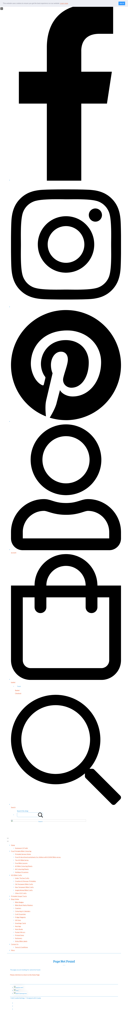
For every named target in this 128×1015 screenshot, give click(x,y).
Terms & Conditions (21, 947)
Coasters (18, 908)
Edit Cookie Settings (18, 998)
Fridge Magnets (20, 917)
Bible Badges (19, 902)
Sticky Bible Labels (21, 941)
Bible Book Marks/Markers (24, 905)
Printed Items (19, 935)
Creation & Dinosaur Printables (25, 881)
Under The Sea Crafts (22, 878)
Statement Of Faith (21, 848)
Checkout (18, 693)
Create (38, 998)
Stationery (18, 938)
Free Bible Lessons (21, 863)
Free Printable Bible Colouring (21, 851)
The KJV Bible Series (22, 860)
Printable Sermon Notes (23, 854)
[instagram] (66, 307)
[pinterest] (66, 421)
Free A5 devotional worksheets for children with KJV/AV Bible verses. (38, 857)
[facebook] (66, 180)
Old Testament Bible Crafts (24, 884)
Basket (17, 690)
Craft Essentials (20, 914)
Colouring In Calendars (22, 911)
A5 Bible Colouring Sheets (23, 866)
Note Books (19, 929)
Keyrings (18, 926)
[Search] (40, 815)
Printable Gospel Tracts (19, 896)
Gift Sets (18, 920)
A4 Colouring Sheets (22, 869)
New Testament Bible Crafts (24, 887)
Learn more (64, 3)
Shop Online (15, 899)
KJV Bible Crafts (16, 875)
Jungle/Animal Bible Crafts (24, 890)
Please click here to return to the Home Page (25, 975)
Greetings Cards (20, 923)
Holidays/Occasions (21, 872)
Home (13, 845)
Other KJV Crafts (20, 893)
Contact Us (14, 944)
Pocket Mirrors (20, 932)
